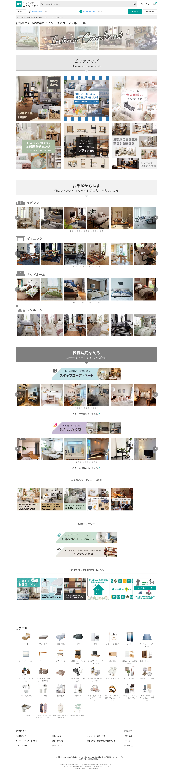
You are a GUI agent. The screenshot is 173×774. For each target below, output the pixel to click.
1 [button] (70, 231)
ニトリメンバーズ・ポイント (26, 741)
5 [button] (79, 231)
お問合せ (127, 745)
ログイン (135, 11)
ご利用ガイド (21, 736)
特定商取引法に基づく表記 (63, 757)
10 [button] (91, 231)
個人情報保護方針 (97, 757)
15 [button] (102, 231)
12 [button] (95, 231)
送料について (56, 736)
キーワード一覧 (118, 757)
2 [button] (72, 231)
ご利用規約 (107, 757)
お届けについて (57, 741)
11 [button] (93, 231)
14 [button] (100, 231)
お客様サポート (129, 736)
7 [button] (84, 231)
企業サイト (82, 759)
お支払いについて (58, 745)
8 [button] (86, 231)
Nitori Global (94, 759)
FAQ (125, 741)
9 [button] (88, 231)
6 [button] (81, 231)
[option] (28, 218)
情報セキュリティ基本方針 (81, 757)
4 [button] (77, 231)
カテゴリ (21, 11)
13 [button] (98, 231)
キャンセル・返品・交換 (96, 736)
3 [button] (75, 231)
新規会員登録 (150, 11)
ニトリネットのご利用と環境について (101, 741)
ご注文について (21, 745)
